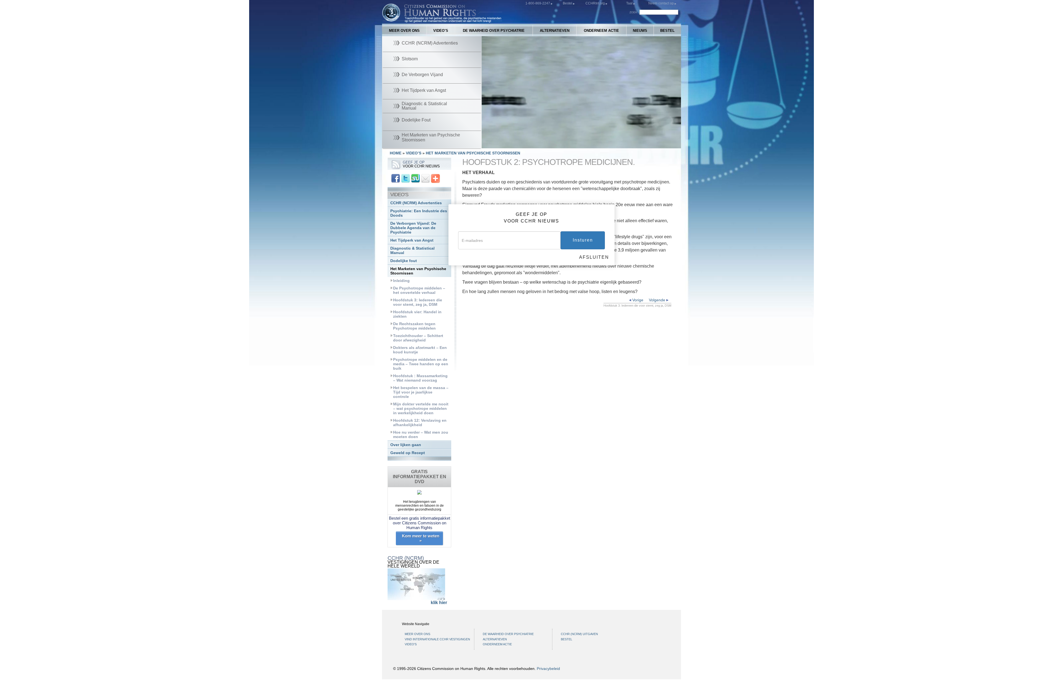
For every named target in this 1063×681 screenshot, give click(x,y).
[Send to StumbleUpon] (415, 178)
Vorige (637, 300)
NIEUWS (640, 31)
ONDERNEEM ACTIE (601, 31)
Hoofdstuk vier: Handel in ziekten (417, 314)
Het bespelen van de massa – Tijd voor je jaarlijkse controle (420, 392)
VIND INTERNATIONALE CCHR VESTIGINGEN (437, 639)
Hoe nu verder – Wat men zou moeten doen (420, 434)
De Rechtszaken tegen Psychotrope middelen (414, 326)
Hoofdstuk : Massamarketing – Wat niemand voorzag (420, 378)
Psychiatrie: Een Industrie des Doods (418, 213)
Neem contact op (661, 3)
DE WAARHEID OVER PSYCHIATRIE (494, 31)
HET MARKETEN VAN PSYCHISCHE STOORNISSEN (473, 153)
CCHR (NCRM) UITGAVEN (579, 634)
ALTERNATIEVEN (554, 31)
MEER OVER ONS (404, 31)
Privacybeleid (548, 668)
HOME (395, 153)
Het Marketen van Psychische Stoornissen (418, 271)
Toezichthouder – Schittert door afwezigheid (418, 338)
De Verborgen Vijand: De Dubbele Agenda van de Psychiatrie (413, 227)
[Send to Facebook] (395, 178)
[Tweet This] (405, 178)
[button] (498, 144)
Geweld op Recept (407, 453)
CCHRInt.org (595, 3)
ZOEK (633, 12)
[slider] (580, 144)
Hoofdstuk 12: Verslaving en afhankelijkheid (420, 422)
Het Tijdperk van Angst (412, 240)
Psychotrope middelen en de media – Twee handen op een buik (420, 364)
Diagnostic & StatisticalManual (412, 250)
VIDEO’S (440, 31)
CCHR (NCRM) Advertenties (416, 203)
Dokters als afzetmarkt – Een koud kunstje (420, 350)
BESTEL (667, 31)
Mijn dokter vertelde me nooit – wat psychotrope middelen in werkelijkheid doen (420, 408)
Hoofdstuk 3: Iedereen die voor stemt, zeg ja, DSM (417, 302)
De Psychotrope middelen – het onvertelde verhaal (419, 290)
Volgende (657, 300)
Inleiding (401, 281)
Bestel (568, 3)
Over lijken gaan (405, 445)
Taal (629, 3)
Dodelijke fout (403, 261)
